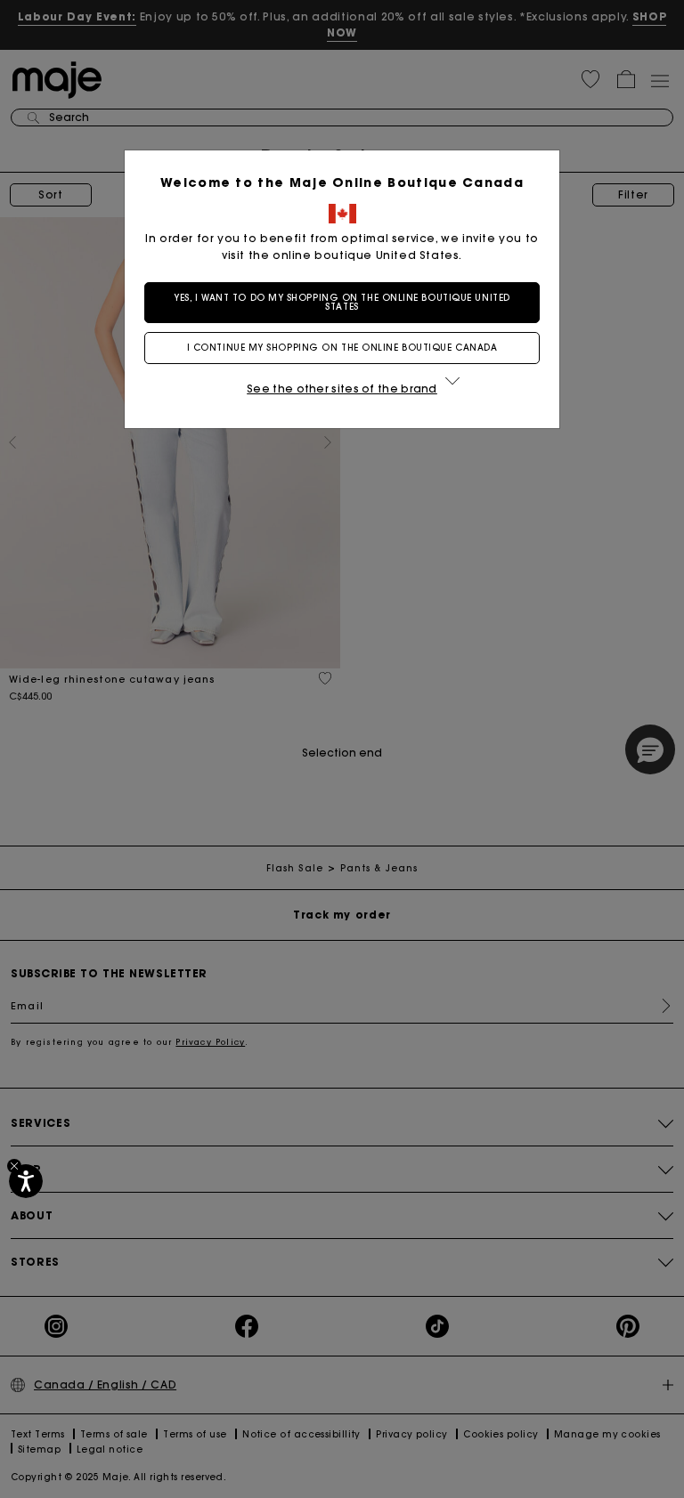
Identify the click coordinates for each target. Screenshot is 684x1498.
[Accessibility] (26, 1181)
